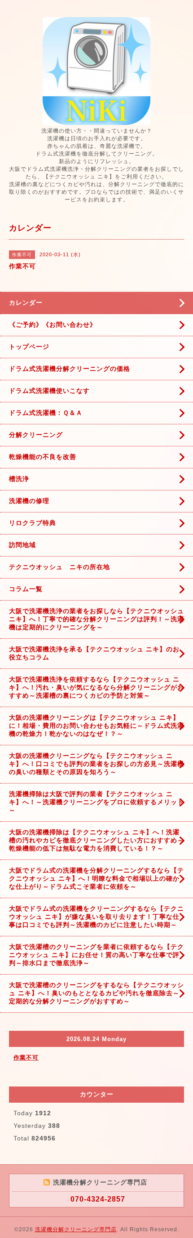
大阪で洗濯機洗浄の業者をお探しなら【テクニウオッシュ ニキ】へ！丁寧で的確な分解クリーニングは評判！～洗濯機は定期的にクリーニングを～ (96, 619)
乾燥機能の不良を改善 (42, 456)
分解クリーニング (36, 434)
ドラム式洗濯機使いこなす (49, 390)
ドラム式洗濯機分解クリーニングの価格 (69, 368)
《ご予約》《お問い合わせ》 (52, 324)
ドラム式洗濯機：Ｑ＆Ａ (46, 412)
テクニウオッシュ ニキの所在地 (59, 566)
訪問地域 (22, 544)
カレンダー (26, 302)
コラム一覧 (26, 588)
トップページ (29, 346)
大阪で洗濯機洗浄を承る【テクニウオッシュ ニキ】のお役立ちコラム (94, 653)
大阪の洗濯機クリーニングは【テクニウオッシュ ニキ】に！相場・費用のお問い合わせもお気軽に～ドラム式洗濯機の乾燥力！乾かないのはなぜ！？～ (96, 725)
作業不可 (26, 1057)
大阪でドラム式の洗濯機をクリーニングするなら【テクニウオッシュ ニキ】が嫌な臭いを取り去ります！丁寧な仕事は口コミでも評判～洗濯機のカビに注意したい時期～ (96, 916)
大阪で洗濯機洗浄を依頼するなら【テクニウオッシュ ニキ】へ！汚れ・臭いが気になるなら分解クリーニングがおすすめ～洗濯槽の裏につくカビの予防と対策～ (96, 687)
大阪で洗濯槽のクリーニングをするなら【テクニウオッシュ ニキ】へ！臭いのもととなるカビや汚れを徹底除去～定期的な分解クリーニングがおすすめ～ (96, 993)
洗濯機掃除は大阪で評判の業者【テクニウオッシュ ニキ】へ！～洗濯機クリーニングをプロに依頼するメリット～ (96, 802)
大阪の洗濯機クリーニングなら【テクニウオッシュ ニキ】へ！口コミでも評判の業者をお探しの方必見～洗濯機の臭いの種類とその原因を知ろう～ (96, 763)
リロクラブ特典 (32, 522)
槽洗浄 (19, 478)
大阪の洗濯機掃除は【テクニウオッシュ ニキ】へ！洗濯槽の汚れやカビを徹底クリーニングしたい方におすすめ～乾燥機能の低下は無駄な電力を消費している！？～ (96, 840)
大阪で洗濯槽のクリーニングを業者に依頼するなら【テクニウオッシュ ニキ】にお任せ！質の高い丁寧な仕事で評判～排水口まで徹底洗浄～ (96, 954)
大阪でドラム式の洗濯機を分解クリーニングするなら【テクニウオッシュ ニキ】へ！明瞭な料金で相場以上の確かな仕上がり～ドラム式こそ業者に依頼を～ (96, 878)
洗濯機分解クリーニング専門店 (76, 1229)
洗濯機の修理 (29, 500)
